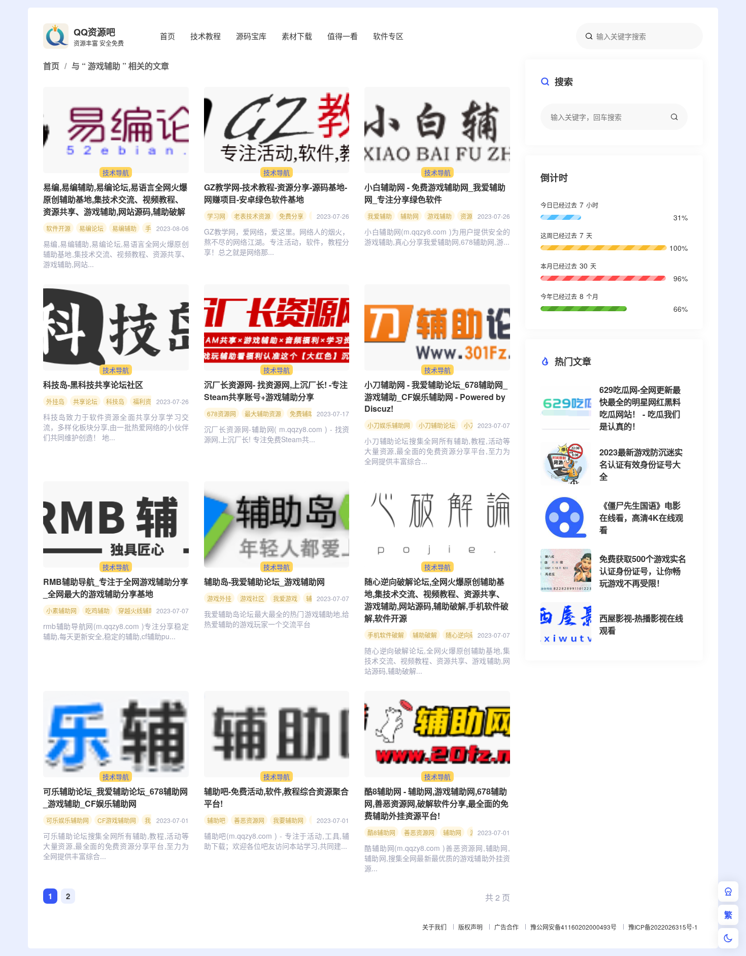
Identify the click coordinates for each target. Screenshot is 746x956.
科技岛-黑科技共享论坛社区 (93, 384)
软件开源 (58, 228)
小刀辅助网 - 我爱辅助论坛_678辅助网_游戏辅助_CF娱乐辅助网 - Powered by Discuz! (435, 396)
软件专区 (388, 35)
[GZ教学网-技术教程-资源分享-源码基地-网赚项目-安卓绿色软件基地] (277, 130)
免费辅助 (302, 413)
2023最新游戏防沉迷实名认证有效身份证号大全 (641, 464)
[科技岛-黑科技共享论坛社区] (116, 327)
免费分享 (291, 216)
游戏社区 (252, 598)
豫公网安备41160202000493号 (573, 926)
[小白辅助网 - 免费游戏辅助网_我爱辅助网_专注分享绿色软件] (437, 130)
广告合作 (506, 926)
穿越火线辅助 (136, 610)
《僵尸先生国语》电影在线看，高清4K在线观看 (641, 518)
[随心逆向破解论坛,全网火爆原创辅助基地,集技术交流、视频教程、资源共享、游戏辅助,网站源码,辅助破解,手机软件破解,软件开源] (437, 524)
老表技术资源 (252, 216)
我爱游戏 (285, 598)
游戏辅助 (439, 216)
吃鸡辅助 (97, 610)
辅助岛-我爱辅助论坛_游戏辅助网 (264, 581)
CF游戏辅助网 (116, 820)
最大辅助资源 (263, 413)
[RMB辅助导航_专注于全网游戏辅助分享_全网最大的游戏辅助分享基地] (116, 524)
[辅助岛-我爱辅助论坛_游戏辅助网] (277, 524)
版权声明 (470, 926)
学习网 (216, 216)
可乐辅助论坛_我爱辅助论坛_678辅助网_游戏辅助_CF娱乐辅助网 (115, 797)
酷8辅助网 (381, 832)
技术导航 (116, 172)
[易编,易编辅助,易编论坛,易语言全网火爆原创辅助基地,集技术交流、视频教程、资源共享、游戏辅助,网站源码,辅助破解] (116, 130)
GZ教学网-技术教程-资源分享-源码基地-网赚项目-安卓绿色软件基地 (275, 193)
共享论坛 (85, 401)
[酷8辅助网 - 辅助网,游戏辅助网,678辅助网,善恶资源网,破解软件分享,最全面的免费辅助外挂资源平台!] (437, 734)
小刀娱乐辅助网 (388, 425)
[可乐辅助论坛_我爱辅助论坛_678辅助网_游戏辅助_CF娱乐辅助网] (116, 734)
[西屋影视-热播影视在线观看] (565, 623)
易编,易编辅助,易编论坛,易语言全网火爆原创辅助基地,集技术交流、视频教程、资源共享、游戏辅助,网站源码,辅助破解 (115, 199)
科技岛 (115, 401)
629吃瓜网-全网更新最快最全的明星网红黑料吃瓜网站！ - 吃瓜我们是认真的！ (640, 408)
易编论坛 (91, 228)
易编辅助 (124, 228)
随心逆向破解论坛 (470, 635)
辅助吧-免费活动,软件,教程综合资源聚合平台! (276, 797)
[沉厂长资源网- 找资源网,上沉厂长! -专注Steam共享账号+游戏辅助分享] (277, 327)
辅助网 (409, 216)
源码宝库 (251, 35)
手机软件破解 (385, 635)
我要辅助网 (288, 820)
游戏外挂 (219, 598)
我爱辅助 (379, 216)
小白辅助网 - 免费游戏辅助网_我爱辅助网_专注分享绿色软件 (434, 193)
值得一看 (342, 35)
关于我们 (434, 926)
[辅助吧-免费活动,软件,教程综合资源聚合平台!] (277, 734)
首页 (167, 35)
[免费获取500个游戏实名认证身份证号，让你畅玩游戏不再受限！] (565, 570)
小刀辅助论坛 (437, 425)
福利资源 (145, 401)
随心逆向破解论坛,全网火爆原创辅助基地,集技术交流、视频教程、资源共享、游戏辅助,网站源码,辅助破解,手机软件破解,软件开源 (436, 600)
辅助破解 (425, 635)
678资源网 (221, 413)
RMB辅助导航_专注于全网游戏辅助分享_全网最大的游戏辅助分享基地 (115, 588)
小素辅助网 (61, 610)
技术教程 (205, 35)
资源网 (469, 216)
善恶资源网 (249, 820)
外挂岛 (55, 401)
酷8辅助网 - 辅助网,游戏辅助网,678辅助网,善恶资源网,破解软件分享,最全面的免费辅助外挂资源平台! (436, 803)
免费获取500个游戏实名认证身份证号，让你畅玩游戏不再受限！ (642, 571)
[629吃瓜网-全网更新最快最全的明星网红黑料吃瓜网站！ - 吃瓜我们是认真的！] (565, 408)
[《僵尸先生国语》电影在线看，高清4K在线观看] (565, 517)
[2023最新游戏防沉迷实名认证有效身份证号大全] (565, 463)
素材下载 (297, 35)
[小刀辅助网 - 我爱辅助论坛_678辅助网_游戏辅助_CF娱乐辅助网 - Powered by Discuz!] (437, 327)
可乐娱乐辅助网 (67, 820)
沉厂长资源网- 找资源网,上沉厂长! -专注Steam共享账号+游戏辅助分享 (276, 391)
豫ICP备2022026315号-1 (663, 926)
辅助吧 (216, 820)
